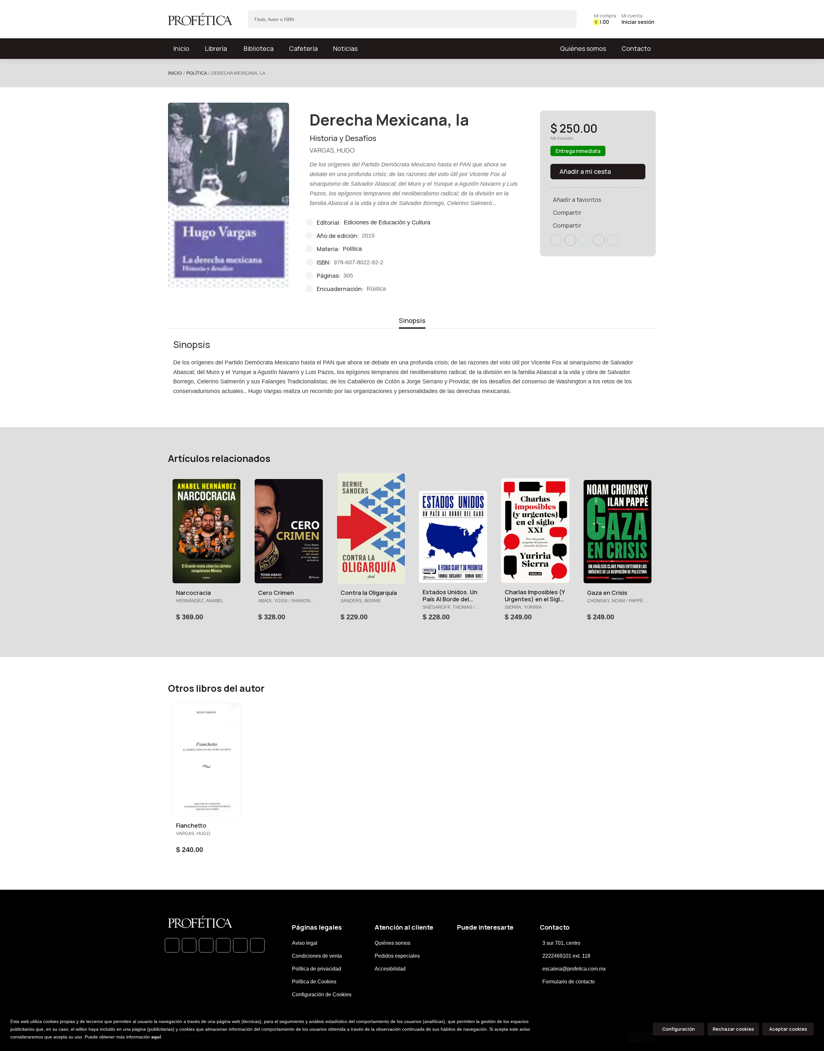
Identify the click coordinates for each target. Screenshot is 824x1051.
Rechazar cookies (733, 1029)
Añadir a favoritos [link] (577, 199)
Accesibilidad (390, 968)
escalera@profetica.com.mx (574, 968)
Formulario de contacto (568, 981)
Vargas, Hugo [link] (332, 150)
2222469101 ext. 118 (566, 956)
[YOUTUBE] (257, 945)
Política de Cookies (314, 981)
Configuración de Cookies (321, 994)
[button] (605, 19)
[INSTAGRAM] (223, 945)
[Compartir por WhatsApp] (584, 240)
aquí (156, 1036)
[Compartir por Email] (598, 240)
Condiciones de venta (317, 956)
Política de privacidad (316, 968)
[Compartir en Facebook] (556, 240)
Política (196, 73)
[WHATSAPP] (172, 945)
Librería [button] (216, 48)
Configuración (678, 1029)
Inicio (175, 73)
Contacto (636, 48)
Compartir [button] (567, 212)
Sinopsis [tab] (412, 320)
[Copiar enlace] (613, 240)
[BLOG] (240, 945)
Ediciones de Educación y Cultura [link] (387, 222)
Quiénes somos (583, 48)
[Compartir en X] (570, 240)
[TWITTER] (206, 945)
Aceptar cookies (788, 1029)
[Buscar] (566, 19)
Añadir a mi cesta (585, 171)
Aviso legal (304, 943)
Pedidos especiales (397, 956)
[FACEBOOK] (189, 945)
